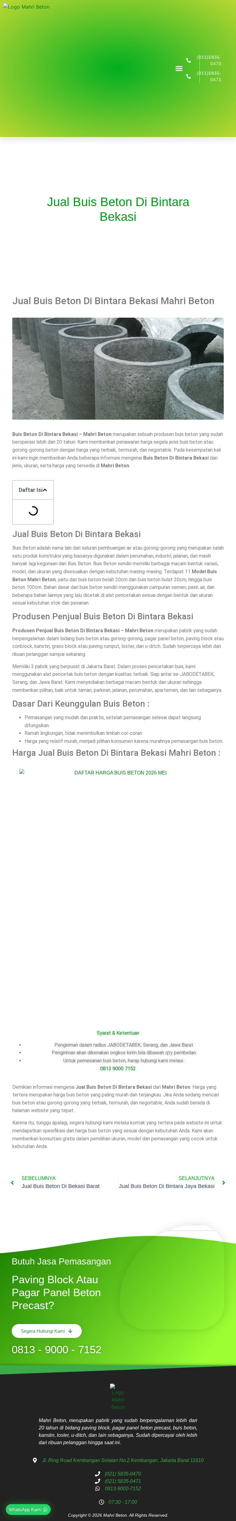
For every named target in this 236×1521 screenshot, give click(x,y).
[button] (179, 68)
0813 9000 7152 (118, 1069)
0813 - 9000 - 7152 (56, 1349)
